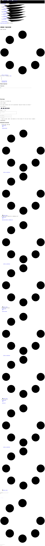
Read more (4, 125)
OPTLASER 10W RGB (4, 128)
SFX (10, 75)
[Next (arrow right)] (1, 545)
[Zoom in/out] (0, 544)
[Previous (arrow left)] (0, 545)
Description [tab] (4, 80)
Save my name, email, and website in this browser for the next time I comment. (19, 118)
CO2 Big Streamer (4, 311)
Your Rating (3, 106)
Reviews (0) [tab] (4, 81)
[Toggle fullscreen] (1, 544)
